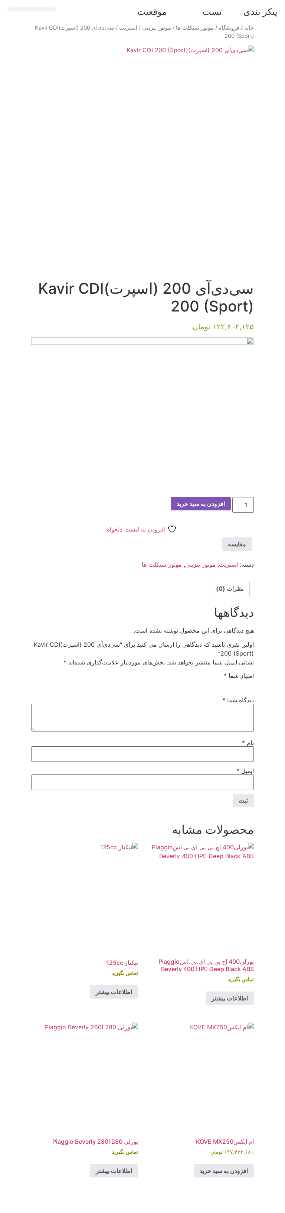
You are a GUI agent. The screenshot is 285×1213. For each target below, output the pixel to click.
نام (248, 743)
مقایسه (237, 544)
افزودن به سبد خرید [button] (224, 1170)
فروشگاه (229, 27)
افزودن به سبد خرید (201, 503)
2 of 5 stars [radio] (238, 683)
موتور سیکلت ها (195, 27)
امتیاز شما (239, 676)
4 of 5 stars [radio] (217, 683)
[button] (31, 9)
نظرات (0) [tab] (229, 588)
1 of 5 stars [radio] (249, 683)
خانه (249, 27)
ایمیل (245, 771)
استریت (128, 27)
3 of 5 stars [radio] (227, 683)
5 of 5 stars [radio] (206, 683)
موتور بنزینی (156, 27)
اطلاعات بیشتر (230, 998)
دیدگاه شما (238, 700)
